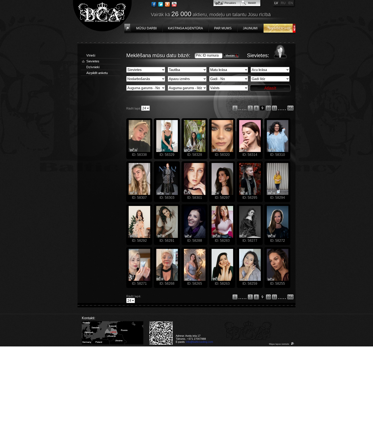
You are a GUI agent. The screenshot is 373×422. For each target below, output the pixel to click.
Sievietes (92, 61)
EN (290, 3)
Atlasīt (270, 88)
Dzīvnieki (93, 67)
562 (290, 108)
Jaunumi (250, 28)
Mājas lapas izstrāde (279, 344)
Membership (280, 28)
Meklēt (252, 3)
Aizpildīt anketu (97, 73)
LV (276, 3)
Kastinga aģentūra (185, 28)
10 (268, 108)
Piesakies (230, 3)
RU (283, 3)
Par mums (223, 28)
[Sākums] (127, 28)
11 (274, 108)
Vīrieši (90, 55)
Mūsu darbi (146, 28)
